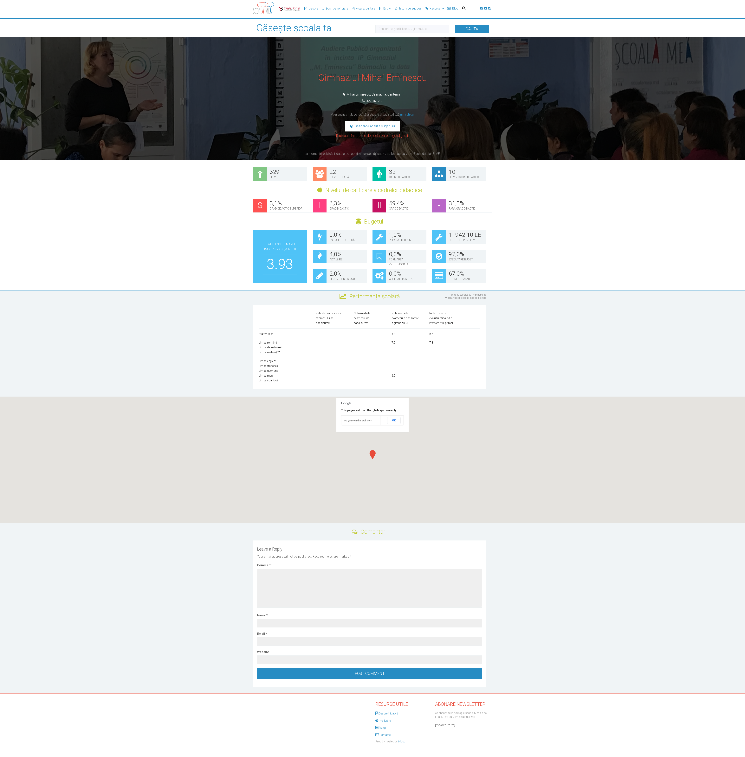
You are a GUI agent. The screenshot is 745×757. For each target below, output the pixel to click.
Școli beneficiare (337, 8)
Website (263, 652)
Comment (264, 565)
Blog (455, 8)
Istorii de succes (410, 8)
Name (262, 615)
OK (394, 420)
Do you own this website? (358, 420)
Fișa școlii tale (365, 8)
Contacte (385, 734)
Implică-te (385, 720)
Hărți (385, 8)
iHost (401, 741)
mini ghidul (407, 114)
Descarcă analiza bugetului (374, 126)
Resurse (435, 8)
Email (262, 634)
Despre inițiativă (388, 713)
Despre (313, 8)
